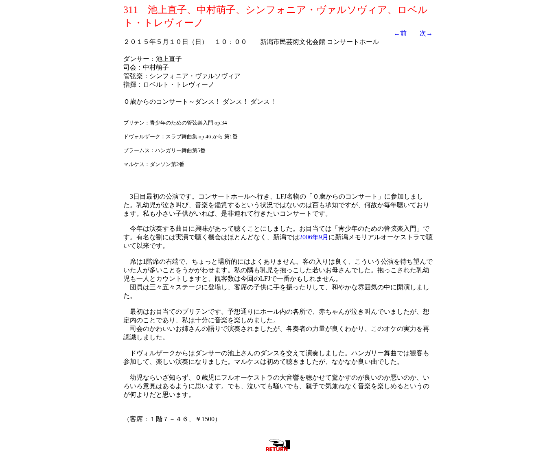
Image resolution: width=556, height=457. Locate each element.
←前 (400, 33)
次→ (426, 33)
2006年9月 (313, 237)
